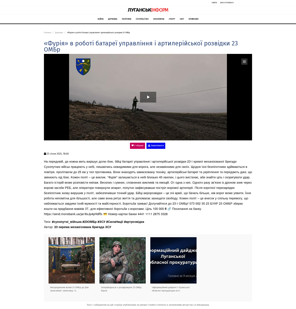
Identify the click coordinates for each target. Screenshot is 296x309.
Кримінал (193, 19)
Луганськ (148, 10)
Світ (182, 19)
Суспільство (142, 19)
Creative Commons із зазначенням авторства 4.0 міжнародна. (178, 305)
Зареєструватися (227, 3)
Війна (100, 19)
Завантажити (157, 145)
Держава (112, 19)
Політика (126, 19)
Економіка (158, 19)
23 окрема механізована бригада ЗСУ (82, 227)
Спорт (172, 19)
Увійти (214, 3)
